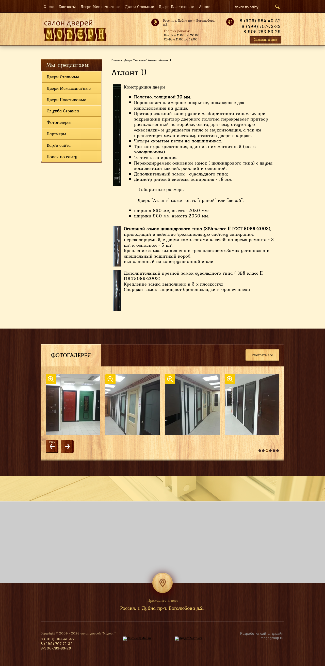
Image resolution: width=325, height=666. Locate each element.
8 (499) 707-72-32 (261, 26)
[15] (195, 404)
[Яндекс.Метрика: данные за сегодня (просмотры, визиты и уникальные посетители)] (188, 639)
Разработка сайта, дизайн (261, 633)
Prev (52, 442)
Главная (116, 60)
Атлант (152, 60)
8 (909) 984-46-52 (260, 20)
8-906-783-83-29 (262, 31)
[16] (254, 404)
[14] (135, 404)
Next (67, 446)
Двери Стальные (135, 60)
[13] (75, 404)
